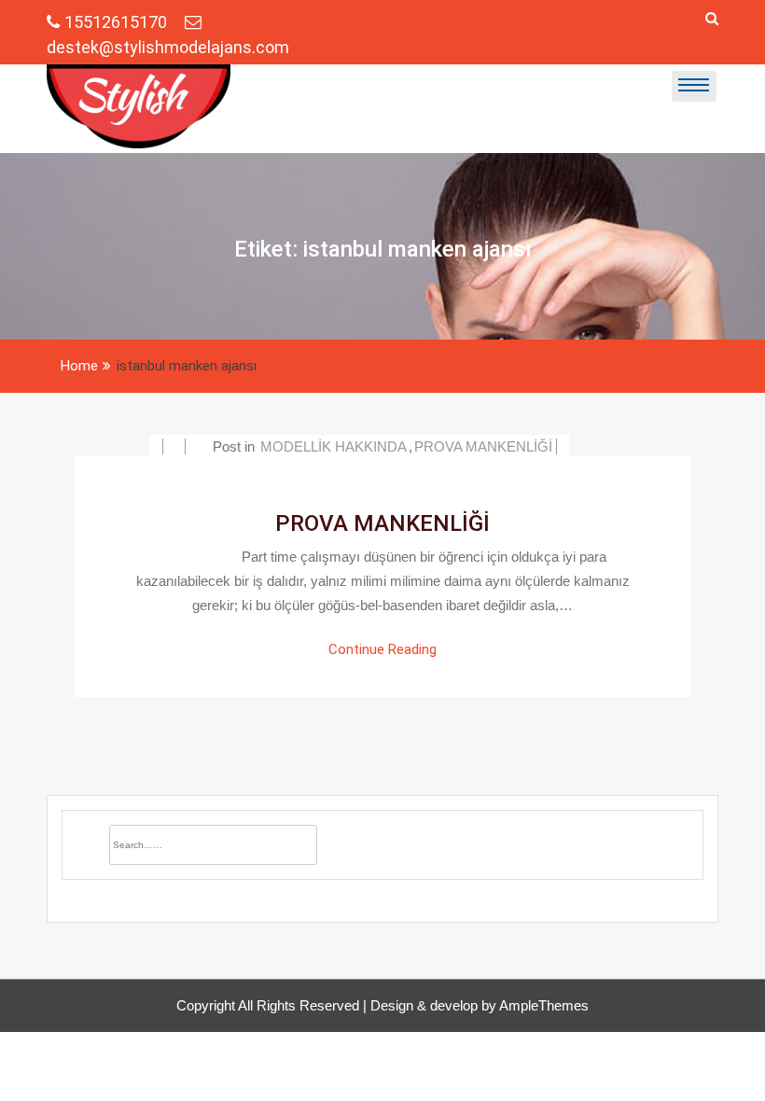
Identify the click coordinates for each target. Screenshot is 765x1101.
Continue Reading (382, 649)
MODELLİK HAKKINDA (333, 446)
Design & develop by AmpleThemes (479, 1005)
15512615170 (117, 22)
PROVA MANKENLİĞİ (483, 446)
